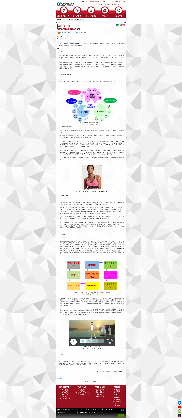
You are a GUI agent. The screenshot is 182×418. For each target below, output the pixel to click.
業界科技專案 (99, 391)
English (108, 1)
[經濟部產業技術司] (65, 2)
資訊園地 (117, 397)
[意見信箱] (179, 411)
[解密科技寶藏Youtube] (179, 407)
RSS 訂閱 (123, 1)
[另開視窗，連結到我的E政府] (122, 410)
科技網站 (117, 400)
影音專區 (117, 389)
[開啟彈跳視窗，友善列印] (124, 25)
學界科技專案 (99, 393)
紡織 (77, 32)
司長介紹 (65, 389)
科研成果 (117, 387)
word (98, 412)
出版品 (117, 403)
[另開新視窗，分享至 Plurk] (122, 25)
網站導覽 (92, 1)
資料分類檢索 (115, 1)
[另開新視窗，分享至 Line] (119, 25)
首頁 (65, 19)
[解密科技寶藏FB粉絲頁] (179, 403)
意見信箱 (102, 1)
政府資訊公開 (117, 401)
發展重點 (65, 393)
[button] (63, 12)
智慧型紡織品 (71, 32)
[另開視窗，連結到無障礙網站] (121, 415)
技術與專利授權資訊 (82, 393)
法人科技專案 (99, 389)
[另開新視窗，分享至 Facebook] (117, 25)
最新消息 (82, 389)
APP (85, 32)
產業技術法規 (99, 396)
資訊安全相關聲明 (68, 410)
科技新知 (82, 394)
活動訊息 (82, 391)
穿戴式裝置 (63, 32)
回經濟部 (82, 1)
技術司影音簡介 (65, 398)
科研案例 (117, 391)
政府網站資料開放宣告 (78, 410)
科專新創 (99, 394)
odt (74, 412)
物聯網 (81, 32)
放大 (106, 4)
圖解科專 (117, 393)
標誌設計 (65, 394)
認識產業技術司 (65, 387)
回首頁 (87, 1)
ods (106, 412)
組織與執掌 (65, 391)
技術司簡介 (65, 396)
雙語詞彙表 (116, 405)
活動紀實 (117, 394)
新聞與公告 (72, 19)
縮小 (109, 4)
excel (103, 412)
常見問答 (97, 1)
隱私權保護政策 (60, 410)
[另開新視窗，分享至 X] (120, 25)
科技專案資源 (100, 387)
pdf (71, 412)
